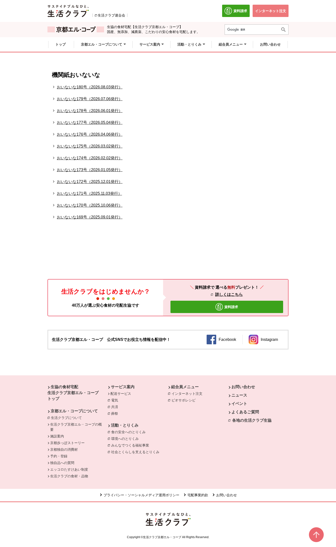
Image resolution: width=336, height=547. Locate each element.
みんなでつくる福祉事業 (131, 445)
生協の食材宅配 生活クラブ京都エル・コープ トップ (73, 393)
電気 (116, 400)
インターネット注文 (188, 394)
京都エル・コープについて (74, 411)
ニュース (239, 395)
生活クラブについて (67, 418)
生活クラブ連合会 (111, 15)
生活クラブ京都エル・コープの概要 (76, 426)
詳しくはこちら (229, 294)
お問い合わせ (243, 387)
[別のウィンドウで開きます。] (68, 11)
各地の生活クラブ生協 (252, 420)
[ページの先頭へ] (316, 534)
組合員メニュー (185, 387)
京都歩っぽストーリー (67, 443)
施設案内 (57, 436)
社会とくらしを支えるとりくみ (136, 452)
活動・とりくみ (124, 425)
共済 (116, 407)
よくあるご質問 (245, 412)
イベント (239, 403)
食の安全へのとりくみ (129, 432)
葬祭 (116, 413)
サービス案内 (123, 387)
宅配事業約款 (197, 495)
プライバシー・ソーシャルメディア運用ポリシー (141, 495)
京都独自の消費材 (64, 449)
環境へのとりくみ (126, 439)
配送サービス (120, 394)
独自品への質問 (62, 463)
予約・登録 (58, 456)
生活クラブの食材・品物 (69, 476)
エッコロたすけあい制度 (69, 469)
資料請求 (241, 13)
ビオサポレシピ (184, 400)
